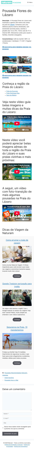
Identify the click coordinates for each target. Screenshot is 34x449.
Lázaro (12, 24)
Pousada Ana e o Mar (11, 380)
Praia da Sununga (12, 91)
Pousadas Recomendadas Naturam (16, 373)
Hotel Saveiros (9, 378)
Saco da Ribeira (11, 95)
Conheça (17, 276)
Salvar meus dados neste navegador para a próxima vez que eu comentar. (17, 428)
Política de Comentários (20, 446)
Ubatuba (5, 375)
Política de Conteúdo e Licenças (14, 444)
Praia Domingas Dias (13, 93)
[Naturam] (11, 2)
